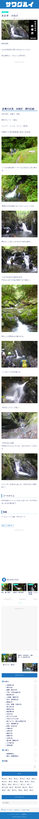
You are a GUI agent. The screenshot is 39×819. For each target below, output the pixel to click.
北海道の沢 (21, 685)
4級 (22, 781)
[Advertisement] (19, 83)
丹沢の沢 (21, 714)
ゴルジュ (17, 784)
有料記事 (21, 745)
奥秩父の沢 (21, 709)
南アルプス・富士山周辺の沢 (21, 721)
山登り (20, 750)
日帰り (11, 525)
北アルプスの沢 (21, 716)
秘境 (21, 790)
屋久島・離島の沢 (21, 740)
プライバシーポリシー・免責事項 (18, 814)
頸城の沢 (21, 702)
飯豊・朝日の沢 (21, 690)
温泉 (5, 790)
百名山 (15, 790)
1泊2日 (5, 778)
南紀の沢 (21, 733)
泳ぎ (32, 787)
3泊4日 (5, 781)
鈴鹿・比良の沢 (21, 726)
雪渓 (32, 790)
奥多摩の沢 (5, 12)
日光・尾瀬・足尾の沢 (21, 704)
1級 (11, 778)
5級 (33, 781)
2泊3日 (23, 778)
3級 (11, 781)
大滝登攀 (19, 787)
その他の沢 (21, 743)
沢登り (20, 681)
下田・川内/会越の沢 (21, 692)
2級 (29, 778)
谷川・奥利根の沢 (21, 699)
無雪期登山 (21, 753)
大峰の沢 (21, 728)
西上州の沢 (21, 706)
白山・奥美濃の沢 (21, 723)
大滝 (12, 787)
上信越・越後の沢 (21, 697)
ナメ (30, 784)
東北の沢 (21, 687)
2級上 (34, 778)
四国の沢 (21, 735)
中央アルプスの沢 (21, 719)
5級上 (5, 784)
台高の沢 (21, 731)
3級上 (16, 781)
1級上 (4, 525)
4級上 (28, 781)
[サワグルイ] (19, 6)
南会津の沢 (21, 694)
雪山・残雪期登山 (21, 756)
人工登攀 (6, 787)
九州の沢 (21, 738)
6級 (10, 784)
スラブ (23, 784)
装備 (20, 761)
